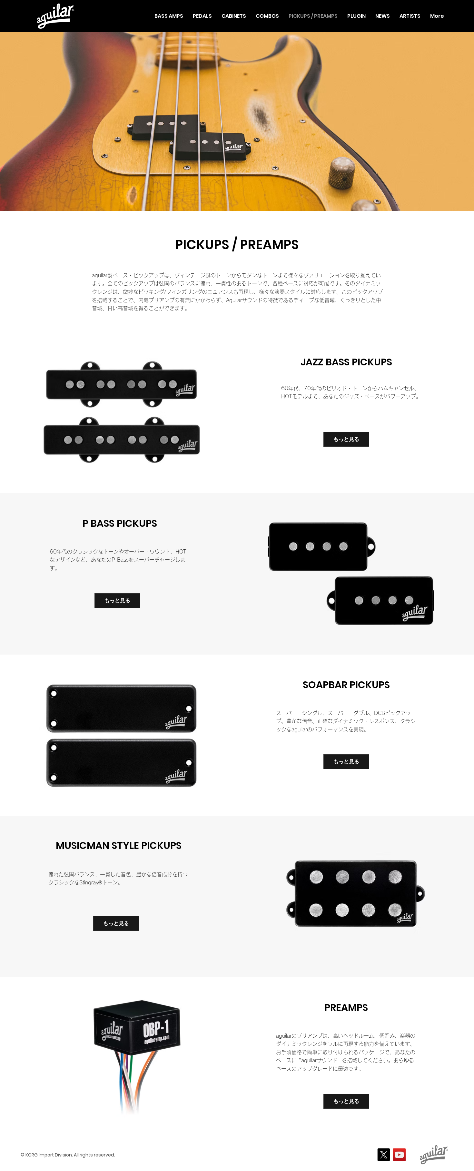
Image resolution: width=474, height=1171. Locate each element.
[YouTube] (399, 1154)
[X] (383, 1154)
